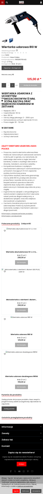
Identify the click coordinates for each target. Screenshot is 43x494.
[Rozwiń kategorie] (2, 2)
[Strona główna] (21, 2)
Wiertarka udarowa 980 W (21, 334)
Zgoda (16, 491)
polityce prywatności (25, 486)
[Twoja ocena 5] (26, 53)
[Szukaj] (7, 2)
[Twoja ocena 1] (15, 53)
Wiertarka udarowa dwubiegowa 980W (21, 376)
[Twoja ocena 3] (20, 53)
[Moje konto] (41, 2)
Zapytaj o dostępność (12, 68)
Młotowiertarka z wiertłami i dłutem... (21, 300)
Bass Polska (14, 57)
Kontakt (6, 446)
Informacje (7, 427)
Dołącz (21, 464)
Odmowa (25, 491)
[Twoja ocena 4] (23, 53)
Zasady (5, 433)
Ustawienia (36, 491)
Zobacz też (7, 439)
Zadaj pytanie (9, 409)
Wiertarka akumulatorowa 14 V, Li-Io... (21, 252)
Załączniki (26, 223)
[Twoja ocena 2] (18, 53)
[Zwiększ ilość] (4, 85)
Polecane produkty (11, 223)
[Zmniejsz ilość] (12, 85)
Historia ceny (7, 74)
